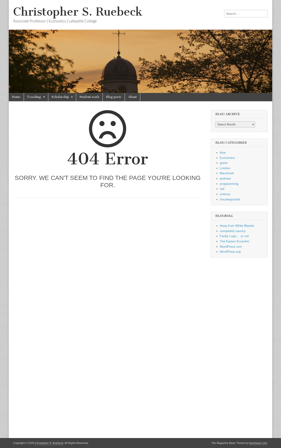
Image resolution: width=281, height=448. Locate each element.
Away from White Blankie (237, 225)
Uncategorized (230, 199)
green (224, 163)
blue (223, 152)
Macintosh (227, 173)
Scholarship (60, 97)
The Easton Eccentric (234, 241)
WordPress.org (230, 251)
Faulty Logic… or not (234, 236)
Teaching (34, 97)
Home (16, 97)
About (132, 97)
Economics (227, 158)
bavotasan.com (258, 443)
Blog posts (113, 97)
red (222, 188)
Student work (89, 97)
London (225, 168)
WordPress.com (231, 246)
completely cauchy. (233, 231)
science (225, 194)
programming (229, 183)
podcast (225, 178)
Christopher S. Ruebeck (77, 11)
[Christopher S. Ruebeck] (140, 46)
